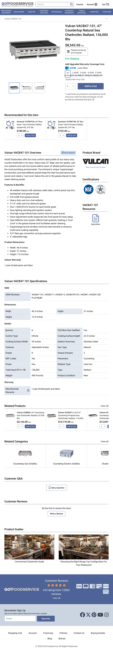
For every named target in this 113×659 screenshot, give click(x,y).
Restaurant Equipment (6, 12)
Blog (50, 638)
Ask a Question (69, 153)
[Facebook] (82, 615)
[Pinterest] (94, 615)
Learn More (83, 68)
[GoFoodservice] (17, 4)
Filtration (107, 12)
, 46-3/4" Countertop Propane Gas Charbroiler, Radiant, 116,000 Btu (70, 415)
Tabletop (31, 12)
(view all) (56, 598)
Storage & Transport (69, 12)
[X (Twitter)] (88, 615)
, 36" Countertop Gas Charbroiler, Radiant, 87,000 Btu (30, 415)
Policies (63, 633)
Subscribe (45, 619)
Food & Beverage (82, 12)
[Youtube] (100, 615)
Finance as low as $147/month (78, 51)
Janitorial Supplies (44, 12)
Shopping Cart (15, 633)
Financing (48, 633)
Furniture (94, 12)
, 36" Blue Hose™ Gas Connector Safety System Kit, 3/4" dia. (29, 124)
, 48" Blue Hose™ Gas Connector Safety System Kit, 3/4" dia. (71, 124)
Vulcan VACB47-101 (13, 19)
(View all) (105, 406)
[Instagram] (106, 615)
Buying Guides (98, 633)
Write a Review (56, 514)
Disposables (56, 12)
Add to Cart (90, 86)
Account (33, 633)
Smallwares (19, 12)
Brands (62, 638)
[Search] (71, 4)
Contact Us (79, 633)
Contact (79, 4)
